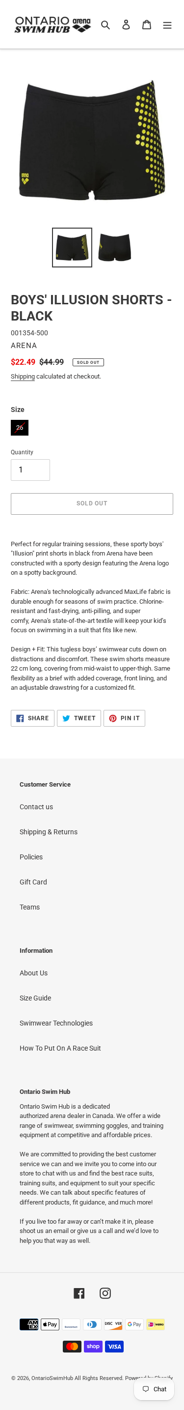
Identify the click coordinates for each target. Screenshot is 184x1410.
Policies (31, 857)
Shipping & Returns (49, 832)
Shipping (23, 376)
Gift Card (33, 882)
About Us (34, 973)
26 (20, 425)
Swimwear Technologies (56, 1023)
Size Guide (35, 998)
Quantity (22, 452)
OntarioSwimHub (52, 1378)
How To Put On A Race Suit (60, 1048)
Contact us (36, 807)
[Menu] (167, 24)
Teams (30, 907)
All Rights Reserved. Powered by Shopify (124, 1378)
